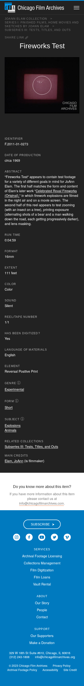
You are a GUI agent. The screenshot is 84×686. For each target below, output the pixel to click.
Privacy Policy (61, 665)
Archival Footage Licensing (42, 556)
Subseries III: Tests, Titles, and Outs (38, 30)
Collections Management (42, 563)
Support (42, 629)
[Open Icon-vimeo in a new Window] (67, 536)
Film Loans (42, 577)
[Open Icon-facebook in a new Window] (29, 536)
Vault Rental (42, 584)
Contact (42, 617)
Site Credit (70, 670)
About (42, 596)
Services (42, 549)
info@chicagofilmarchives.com (41, 503)
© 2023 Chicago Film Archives (28, 665)
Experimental (14, 389)
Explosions (13, 425)
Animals (10, 430)
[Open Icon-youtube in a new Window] (41, 536)
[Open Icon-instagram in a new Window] (16, 536)
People (42, 609)
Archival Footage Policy (22, 670)
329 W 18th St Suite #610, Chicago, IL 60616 (39, 653)
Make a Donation (42, 642)
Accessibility (50, 670)
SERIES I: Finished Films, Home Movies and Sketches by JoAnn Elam (42, 24)
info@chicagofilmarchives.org (55, 657)
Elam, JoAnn (14, 460)
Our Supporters (42, 635)
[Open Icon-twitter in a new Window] (54, 536)
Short (9, 407)
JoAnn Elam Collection (28, 18)
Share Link (15, 37)
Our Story (42, 602)
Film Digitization (42, 570)
